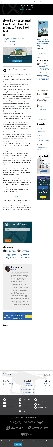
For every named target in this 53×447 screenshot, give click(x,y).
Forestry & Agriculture (27, 403)
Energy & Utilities (19, 38)
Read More (39, 48)
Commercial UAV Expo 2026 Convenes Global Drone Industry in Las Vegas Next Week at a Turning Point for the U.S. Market (11, 254)
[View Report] (40, 167)
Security (39, 404)
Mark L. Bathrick (40, 105)
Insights (14, 12)
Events (41, 12)
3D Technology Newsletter (43, 140)
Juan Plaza (9, 35)
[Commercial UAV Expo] (46, 375)
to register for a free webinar (14, 209)
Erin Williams (41, 100)
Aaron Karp (46, 100)
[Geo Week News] (38, 428)
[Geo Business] (40, 422)
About (49, 12)
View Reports (43, 170)
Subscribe (8, 240)
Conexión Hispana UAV (42, 131)
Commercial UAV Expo (46, 1)
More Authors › (43, 109)
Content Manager (47, 96)
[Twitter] (3, 1)
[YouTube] (7, 1)
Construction (9, 399)
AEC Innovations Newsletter (27, 389)
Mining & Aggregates (27, 411)
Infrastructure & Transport (9, 41)
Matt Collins (46, 94)
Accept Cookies (18, 444)
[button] (10, 45)
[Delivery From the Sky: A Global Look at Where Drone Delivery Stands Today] (43, 29)
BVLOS (29, 177)
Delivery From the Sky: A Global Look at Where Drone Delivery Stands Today (43, 42)
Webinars (28, 12)
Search (37, 1)
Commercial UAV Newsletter (27, 384)
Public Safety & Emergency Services (11, 39)
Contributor (47, 101)
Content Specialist (41, 102)
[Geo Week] (15, 428)
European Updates (41, 130)
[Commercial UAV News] (29, 422)
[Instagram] (9, 1)
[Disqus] (17, 343)
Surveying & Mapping (10, 38)
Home (2, 12)
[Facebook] (1, 1)
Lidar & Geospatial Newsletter (27, 391)
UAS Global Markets (27, 399)
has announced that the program (15, 106)
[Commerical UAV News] (7, 373)
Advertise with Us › (17, 196)
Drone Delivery (9, 403)
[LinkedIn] (5, 1)
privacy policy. (44, 442)
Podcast (22, 12)
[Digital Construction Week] (26, 434)
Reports (36, 12)
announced (9, 71)
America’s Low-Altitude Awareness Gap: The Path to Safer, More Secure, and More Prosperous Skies (25, 253)
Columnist (41, 107)
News (7, 12)
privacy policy (8, 238)
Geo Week (39, 149)
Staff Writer (40, 96)
